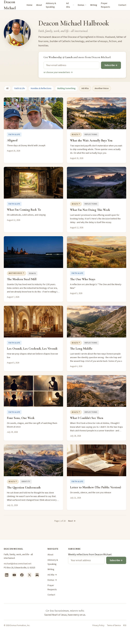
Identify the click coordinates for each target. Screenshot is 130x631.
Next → (72, 521)
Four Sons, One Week (21, 418)
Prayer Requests (105, 5)
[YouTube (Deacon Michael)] (14, 575)
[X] (29, 575)
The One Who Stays (82, 279)
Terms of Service (114, 625)
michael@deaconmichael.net (17, 563)
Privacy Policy (98, 625)
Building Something (66, 88)
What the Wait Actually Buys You (91, 140)
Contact (122, 5)
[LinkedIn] (7, 575)
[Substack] (37, 575)
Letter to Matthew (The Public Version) (95, 487)
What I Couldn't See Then (86, 418)
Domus (81, 5)
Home (29, 5)
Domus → (52, 580)
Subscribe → (110, 65)
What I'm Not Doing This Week (90, 210)
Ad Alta (68, 5)
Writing (93, 5)
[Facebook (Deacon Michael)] (22, 575)
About (39, 5)
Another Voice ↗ (16, 273)
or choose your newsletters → (58, 72)
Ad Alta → (52, 574)
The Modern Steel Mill (21, 279)
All (7, 88)
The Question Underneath (24, 487)
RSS (124, 625)
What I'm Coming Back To (24, 210)
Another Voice (102, 88)
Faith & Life (19, 88)
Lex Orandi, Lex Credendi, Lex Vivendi (32, 349)
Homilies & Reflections (41, 88)
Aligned (12, 140)
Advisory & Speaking (51, 5)
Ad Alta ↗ (76, 134)
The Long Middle (81, 349)
